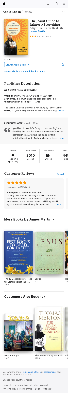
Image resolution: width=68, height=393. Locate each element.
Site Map (47, 389)
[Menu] (64, 4)
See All (60, 174)
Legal (37, 389)
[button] (48, 4)
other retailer (50, 372)
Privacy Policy (9, 389)
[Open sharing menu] (63, 65)
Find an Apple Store (31, 372)
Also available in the (23, 71)
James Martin (37, 31)
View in (16, 65)
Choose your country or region (17, 380)
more (61, 110)
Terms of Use (25, 389)
